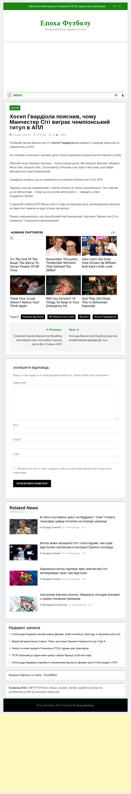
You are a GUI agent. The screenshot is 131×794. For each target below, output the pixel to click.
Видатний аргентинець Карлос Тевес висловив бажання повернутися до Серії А (58, 641)
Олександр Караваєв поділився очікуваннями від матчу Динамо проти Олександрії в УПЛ (64, 662)
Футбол (84, 316)
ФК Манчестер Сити (61, 316)
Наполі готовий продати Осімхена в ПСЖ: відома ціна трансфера (67, 6)
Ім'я (16, 425)
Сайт (16, 454)
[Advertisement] (65, 66)
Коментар (20, 382)
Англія (15, 108)
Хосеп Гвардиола (105, 316)
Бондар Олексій (22, 134)
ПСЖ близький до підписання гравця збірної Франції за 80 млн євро (51, 655)
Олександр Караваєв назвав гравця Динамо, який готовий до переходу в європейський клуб (66, 634)
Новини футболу (32, 316)
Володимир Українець (55, 604)
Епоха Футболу (65, 23)
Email (17, 439)
